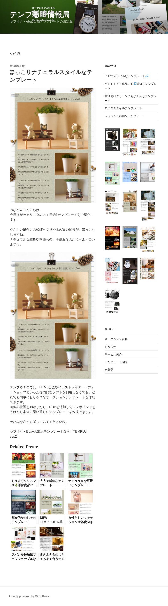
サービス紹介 (113, 354)
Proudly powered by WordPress (29, 596)
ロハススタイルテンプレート (123, 108)
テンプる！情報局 (40, 14)
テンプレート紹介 (116, 362)
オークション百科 (116, 339)
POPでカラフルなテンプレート (125, 76)
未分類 (109, 369)
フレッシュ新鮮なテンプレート (125, 116)
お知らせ (110, 346)
